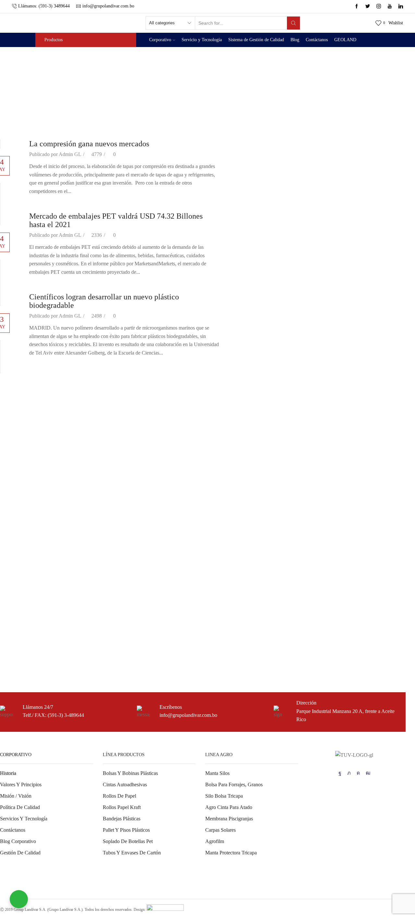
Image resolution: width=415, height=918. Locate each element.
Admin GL (70, 154)
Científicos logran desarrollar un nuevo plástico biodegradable (63, 453)
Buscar (395, 380)
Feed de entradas (17, 635)
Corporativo (160, 39)
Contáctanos (317, 39)
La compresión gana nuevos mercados (89, 143)
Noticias (8, 579)
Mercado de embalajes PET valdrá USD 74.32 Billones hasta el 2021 (71, 439)
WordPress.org (15, 659)
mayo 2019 (11, 535)
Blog (294, 39)
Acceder (8, 624)
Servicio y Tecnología (202, 39)
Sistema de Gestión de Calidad (256, 39)
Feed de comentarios (21, 647)
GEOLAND (345, 39)
